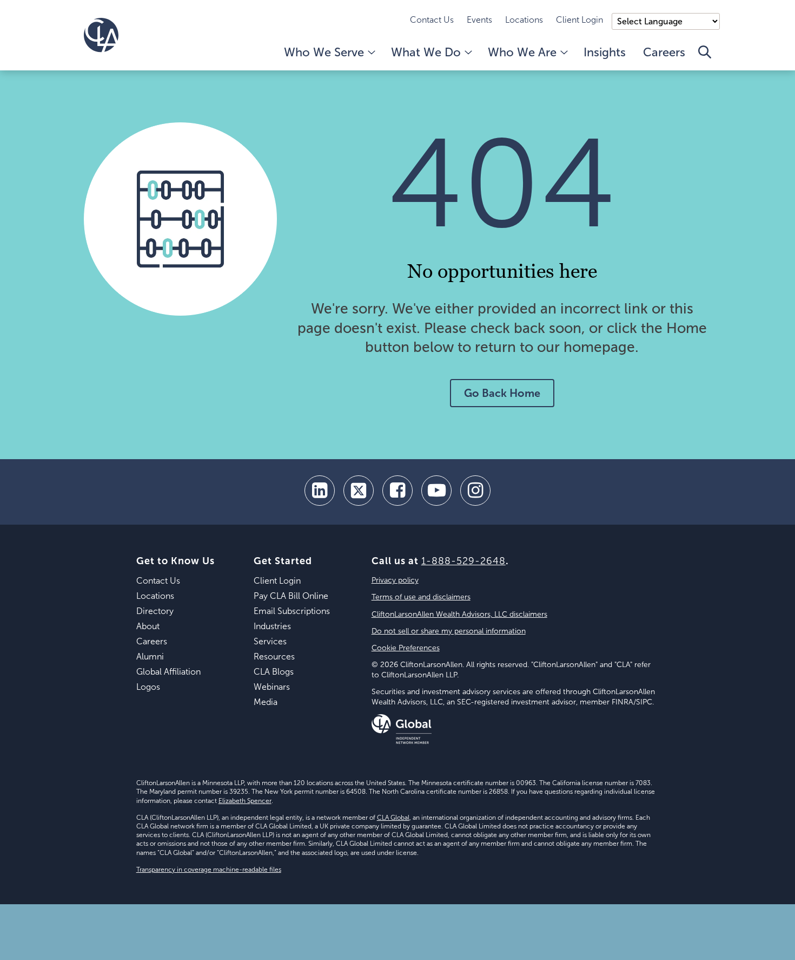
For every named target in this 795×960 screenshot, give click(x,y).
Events (479, 19)
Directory (155, 611)
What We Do (426, 52)
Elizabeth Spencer (244, 801)
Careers (664, 52)
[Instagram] (475, 490)
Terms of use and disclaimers (421, 597)
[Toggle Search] (704, 57)
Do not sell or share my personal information (449, 631)
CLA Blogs (274, 671)
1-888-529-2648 (463, 561)
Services (270, 641)
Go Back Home (502, 393)
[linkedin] (319, 490)
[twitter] (358, 490)
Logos (148, 686)
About (148, 626)
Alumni (150, 656)
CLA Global (393, 817)
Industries (272, 626)
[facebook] (397, 490)
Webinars (272, 686)
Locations (524, 19)
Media (265, 702)
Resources (274, 656)
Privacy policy (395, 580)
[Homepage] (101, 35)
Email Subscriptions (292, 611)
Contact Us (432, 19)
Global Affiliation (168, 671)
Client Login (579, 19)
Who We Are (522, 52)
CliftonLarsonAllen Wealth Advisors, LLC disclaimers (459, 614)
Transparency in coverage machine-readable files (208, 869)
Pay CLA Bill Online (291, 595)
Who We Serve (324, 52)
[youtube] (436, 490)
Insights (605, 52)
